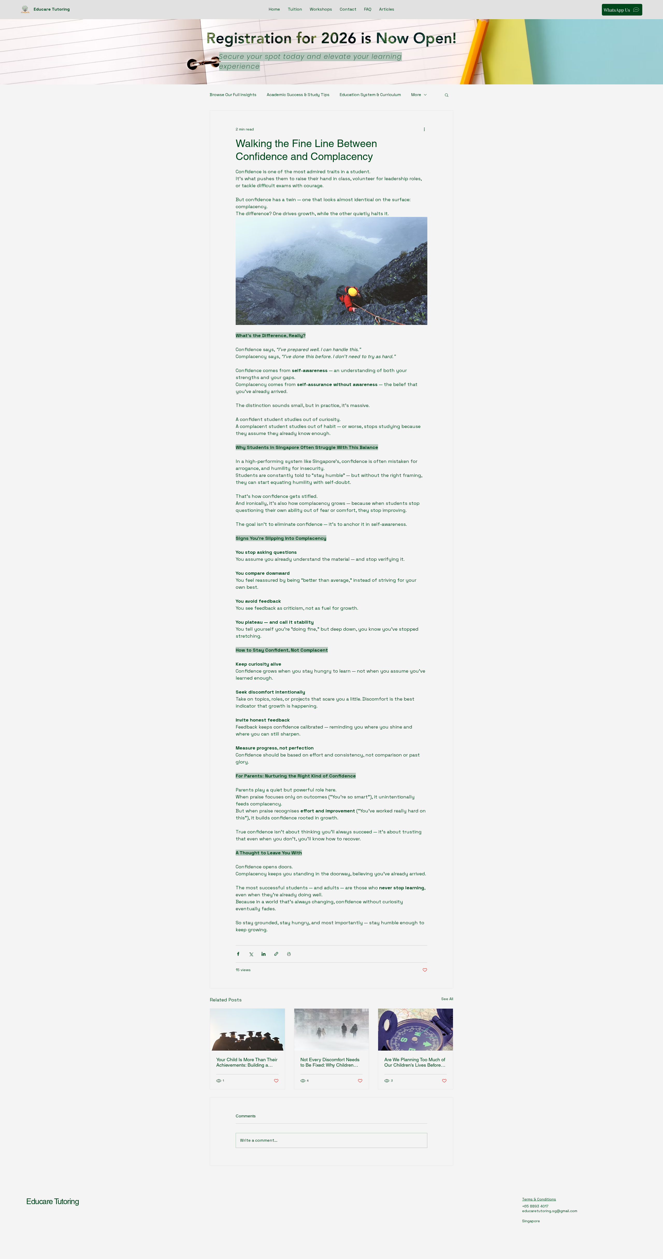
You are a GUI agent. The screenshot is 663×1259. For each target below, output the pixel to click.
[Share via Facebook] (238, 953)
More (416, 94)
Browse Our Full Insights (233, 94)
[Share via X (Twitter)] (250, 953)
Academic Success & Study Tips (298, 94)
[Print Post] (288, 953)
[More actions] (424, 129)
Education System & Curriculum (370, 94)
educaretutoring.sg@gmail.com (549, 1211)
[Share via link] (276, 953)
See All (447, 998)
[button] (446, 95)
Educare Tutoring (52, 1201)
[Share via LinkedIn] (263, 953)
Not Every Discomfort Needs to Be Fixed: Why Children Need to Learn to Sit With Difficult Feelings (329, 1062)
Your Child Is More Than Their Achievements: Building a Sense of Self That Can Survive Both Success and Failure (246, 1062)
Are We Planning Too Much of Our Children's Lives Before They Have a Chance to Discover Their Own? (414, 1062)
